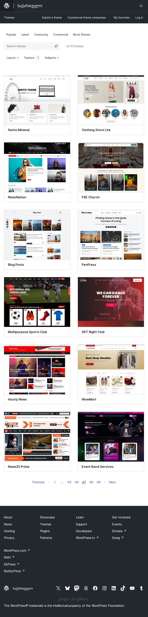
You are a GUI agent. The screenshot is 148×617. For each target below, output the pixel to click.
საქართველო (23, 588)
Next (112, 482)
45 (69, 482)
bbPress (11, 564)
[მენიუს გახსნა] (142, 6)
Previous (38, 482)
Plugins (45, 531)
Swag (118, 538)
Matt (9, 557)
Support (81, 524)
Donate (119, 531)
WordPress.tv (87, 538)
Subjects (50, 57)
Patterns (46, 538)
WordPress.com (17, 550)
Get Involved (121, 517)
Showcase (47, 517)
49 (99, 482)
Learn (80, 517)
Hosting (9, 531)
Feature (31, 57)
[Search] (56, 46)
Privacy (9, 538)
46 (77, 482)
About (8, 517)
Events (117, 524)
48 (91, 482)
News (8, 524)
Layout (11, 57)
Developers (84, 531)
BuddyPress (14, 571)
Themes (9, 17)
